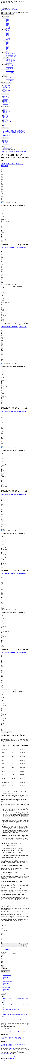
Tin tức (11, 13)
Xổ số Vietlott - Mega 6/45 (7, 1037)
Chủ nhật (8, 26)
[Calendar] (2, 962)
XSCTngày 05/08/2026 (20, 327)
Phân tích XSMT (10, 72)
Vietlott (16, 9)
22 (26, 945)
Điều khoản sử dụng (10, 1056)
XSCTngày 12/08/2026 (20, 247)
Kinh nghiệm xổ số (10, 77)
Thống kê (20, 12)
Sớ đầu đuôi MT (9, 67)
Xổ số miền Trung (14, 1031)
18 (18, 945)
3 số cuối (14, 202)
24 (3, 946)
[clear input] (14, 953)
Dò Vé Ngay (3, 968)
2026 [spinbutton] (2, 961)
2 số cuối (8, 202)
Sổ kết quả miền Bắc (10, 53)
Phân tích (3, 13)
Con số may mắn (10, 79)
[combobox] (7, 965)
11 (3, 945)
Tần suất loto (9, 63)
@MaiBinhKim (11, 1058)
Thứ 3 (7, 20)
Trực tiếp (8, 28)
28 (5, 943)
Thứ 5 (7, 23)
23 (1, 946)
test (1, 1060)
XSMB (2, 12)
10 (1, 945)
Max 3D (5, 142)
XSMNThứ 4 (10, 164)
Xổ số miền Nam (23, 1031)
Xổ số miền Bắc (5, 1031)
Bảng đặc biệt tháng (10, 60)
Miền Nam (3, 9)
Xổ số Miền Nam (7, 148)
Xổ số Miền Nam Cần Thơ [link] (9, 149)
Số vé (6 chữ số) (4, 952)
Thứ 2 (7, 19)
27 (3, 943)
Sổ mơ (7, 13)
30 (9, 943)
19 (20, 945)
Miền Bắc (13, 9)
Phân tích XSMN (10, 73)
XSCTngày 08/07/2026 (20, 652)
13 (7, 945)
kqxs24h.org (11, 1048)
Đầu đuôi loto (9, 61)
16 (14, 945)
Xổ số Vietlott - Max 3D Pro (17, 1038)
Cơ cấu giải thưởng (10, 80)
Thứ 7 (7, 25)
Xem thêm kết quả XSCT (6, 732)
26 (1, 943)
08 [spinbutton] (1, 958)
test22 (3, 1060)
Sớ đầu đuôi (25, 12)
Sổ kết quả (14, 12)
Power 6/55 (5, 141)
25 (5, 946)
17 (16, 945)
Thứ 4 (7, 21)
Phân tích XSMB (10, 71)
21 (24, 945)
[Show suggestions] (2, 967)
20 (22, 945)
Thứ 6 (7, 24)
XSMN (10, 12)
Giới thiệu (3, 1056)
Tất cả (3, 202)
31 (12, 943)
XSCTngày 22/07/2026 (20, 494)
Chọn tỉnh (3, 964)
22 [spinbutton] (1, 956)
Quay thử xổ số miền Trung (20, 1044)
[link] (3, 146)
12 (5, 945)
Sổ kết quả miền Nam (11, 56)
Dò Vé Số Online (5, 949)
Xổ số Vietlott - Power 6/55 (21, 1037)
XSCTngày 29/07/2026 (20, 411)
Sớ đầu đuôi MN (10, 68)
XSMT (6, 12)
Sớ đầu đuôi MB (9, 65)
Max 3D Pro (6, 144)
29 (7, 943)
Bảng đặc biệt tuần (10, 59)
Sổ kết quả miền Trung (11, 55)
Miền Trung (8, 9)
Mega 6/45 (5, 140)
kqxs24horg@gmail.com (6, 1053)
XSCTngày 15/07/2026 (20, 573)
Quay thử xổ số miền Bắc (7, 1044)
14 (9, 945)
